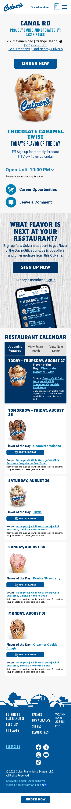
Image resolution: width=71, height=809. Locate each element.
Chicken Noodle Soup (33, 529)
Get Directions (19, 49)
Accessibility (36, 780)
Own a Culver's (41, 720)
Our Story (12, 724)
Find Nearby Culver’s (48, 49)
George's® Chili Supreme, (43, 383)
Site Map (11, 780)
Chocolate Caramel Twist (44, 370)
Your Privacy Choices (28, 784)
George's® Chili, (53, 378)
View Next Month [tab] (56, 349)
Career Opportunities (38, 189)
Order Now (35, 63)
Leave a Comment (35, 202)
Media (9, 784)
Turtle (37, 512)
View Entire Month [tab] (35, 349)
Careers (37, 714)
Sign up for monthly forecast (38, 152)
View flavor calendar (38, 156)
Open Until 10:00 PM (28, 169)
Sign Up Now (35, 267)
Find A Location (39, 7)
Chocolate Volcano (47, 446)
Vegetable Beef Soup (33, 463)
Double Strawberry (46, 578)
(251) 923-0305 (35, 45)
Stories (36, 726)
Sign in (50, 280)
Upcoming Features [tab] (15, 349)
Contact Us (13, 746)
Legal (22, 780)
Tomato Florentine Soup (35, 665)
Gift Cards (12, 730)
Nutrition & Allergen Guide (15, 716)
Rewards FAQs (40, 732)
